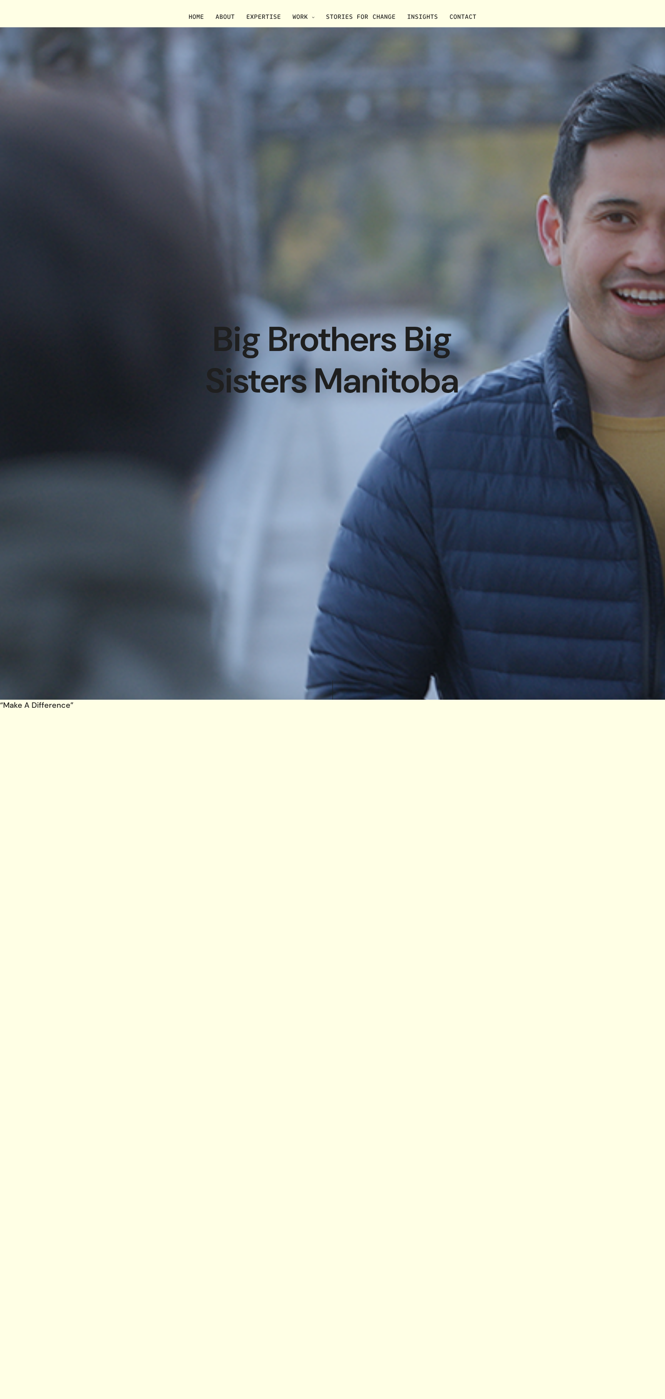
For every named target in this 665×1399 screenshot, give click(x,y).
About (225, 16)
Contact (462, 16)
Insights (422, 16)
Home (196, 16)
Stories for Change (360, 16)
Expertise (263, 16)
